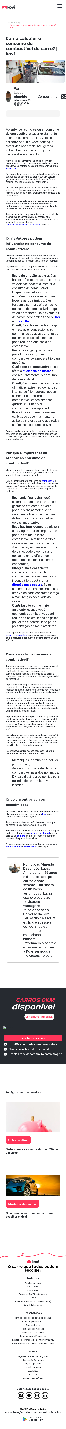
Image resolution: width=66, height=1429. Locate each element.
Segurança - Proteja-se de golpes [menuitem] (33, 1356)
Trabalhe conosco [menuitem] (33, 1367)
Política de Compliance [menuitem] (33, 1332)
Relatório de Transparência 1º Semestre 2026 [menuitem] (33, 1343)
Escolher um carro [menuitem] (33, 1283)
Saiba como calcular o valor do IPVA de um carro (32, 1151)
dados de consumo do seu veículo (23, 224)
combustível (48, 481)
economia (11, 168)
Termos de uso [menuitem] (33, 1325)
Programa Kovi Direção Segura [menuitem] (33, 1294)
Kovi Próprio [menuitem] (33, 1287)
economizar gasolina (16, 635)
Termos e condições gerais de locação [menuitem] (33, 1318)
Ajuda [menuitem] (33, 1298)
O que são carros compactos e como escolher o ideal (30, 1214)
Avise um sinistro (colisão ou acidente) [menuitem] (33, 1301)
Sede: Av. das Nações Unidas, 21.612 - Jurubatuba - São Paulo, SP (33, 1412)
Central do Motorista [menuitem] (33, 1305)
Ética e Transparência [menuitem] (33, 1378)
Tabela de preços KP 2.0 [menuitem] (33, 1321)
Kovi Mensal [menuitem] (33, 1290)
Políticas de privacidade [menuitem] (33, 1329)
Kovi (44, 814)
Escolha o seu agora (33, 1038)
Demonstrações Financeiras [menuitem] (33, 1336)
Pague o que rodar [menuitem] (33, 1363)
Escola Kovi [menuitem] (33, 1371)
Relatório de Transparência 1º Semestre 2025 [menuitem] (33, 1340)
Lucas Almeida (42, 864)
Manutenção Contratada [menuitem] (33, 1360)
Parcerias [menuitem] (33, 1374)
